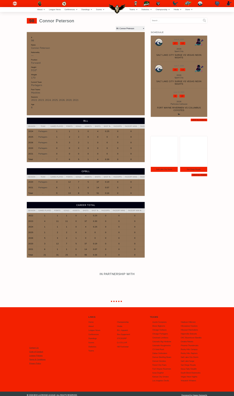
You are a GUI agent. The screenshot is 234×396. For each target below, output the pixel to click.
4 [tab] (118, 301)
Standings (85, 9)
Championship (161, 9)
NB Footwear (123, 346)
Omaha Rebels (187, 341)
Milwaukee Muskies (189, 326)
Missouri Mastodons (189, 330)
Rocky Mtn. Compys (189, 349)
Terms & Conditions (37, 359)
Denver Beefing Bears (161, 357)
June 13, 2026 (179, 92)
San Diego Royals (188, 365)
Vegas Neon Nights (189, 376)
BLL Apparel (122, 330)
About (40, 9)
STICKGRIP (122, 338)
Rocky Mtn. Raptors (189, 353)
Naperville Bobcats (189, 333)
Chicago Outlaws (159, 330)
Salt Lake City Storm (189, 357)
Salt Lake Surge (187, 361)
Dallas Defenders (159, 353)
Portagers (36, 85)
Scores (99, 9)
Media (176, 9)
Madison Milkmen (188, 322)
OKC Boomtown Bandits (191, 337)
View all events (199, 120)
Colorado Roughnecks (161, 345)
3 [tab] (116, 301)
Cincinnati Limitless (160, 337)
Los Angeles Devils (160, 380)
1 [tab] (111, 301)
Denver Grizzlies (159, 361)
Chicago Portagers (160, 333)
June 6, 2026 (179, 39)
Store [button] (187, 9)
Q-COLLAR (122, 342)
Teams (132, 9)
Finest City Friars (159, 365)
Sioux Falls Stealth (189, 369)
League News (55, 9)
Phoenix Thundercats (189, 345)
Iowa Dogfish (158, 372)
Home (91, 322)
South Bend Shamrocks (190, 372)
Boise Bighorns (158, 326)
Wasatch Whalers (188, 380)
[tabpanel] (117, 288)
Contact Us (34, 347)
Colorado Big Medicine (161, 341)
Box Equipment (123, 334)
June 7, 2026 (179, 66)
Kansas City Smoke (160, 376)
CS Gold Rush (158, 349)
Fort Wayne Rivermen (161, 369)
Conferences (69, 9)
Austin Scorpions (159, 322)
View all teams (199, 175)
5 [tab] (121, 301)
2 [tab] (114, 301)
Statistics (145, 9)
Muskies (35, 92)
